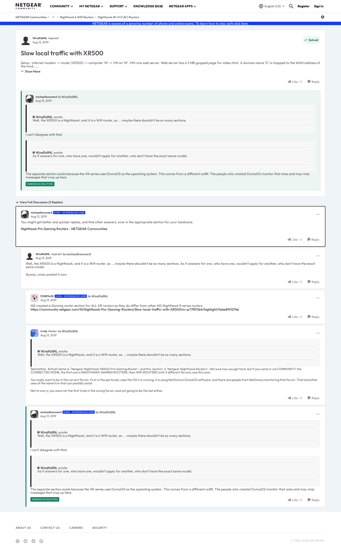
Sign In (318, 6)
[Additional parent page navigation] (53, 17)
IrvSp (43, 331)
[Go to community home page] (29, 6)
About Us (23, 528)
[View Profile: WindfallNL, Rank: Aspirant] (26, 40)
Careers (76, 528)
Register (304, 6)
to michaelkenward (77, 254)
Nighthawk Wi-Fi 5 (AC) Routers (118, 17)
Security (99, 528)
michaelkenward (46, 96)
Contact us (50, 528)
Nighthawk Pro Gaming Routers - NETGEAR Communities (64, 229)
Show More (32, 71)
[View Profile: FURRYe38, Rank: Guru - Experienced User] (34, 298)
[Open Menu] (322, 17)
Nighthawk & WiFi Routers (77, 17)
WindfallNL (40, 38)
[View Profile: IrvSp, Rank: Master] (34, 333)
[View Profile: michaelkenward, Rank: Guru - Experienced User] (25, 214)
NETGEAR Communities (31, 17)
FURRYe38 (47, 296)
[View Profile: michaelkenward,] (30, 99)
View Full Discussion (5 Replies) (41, 202)
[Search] (291, 6)
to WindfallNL (68, 96)
